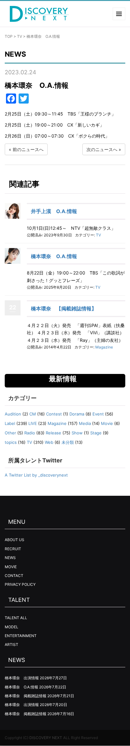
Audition (13, 413)
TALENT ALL (16, 617)
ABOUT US (14, 539)
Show (77, 432)
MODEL (11, 626)
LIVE (32, 423)
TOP (9, 36)
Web (49, 442)
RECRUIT (13, 548)
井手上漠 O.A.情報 (54, 211)
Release (53, 432)
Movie (107, 423)
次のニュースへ (101, 149)
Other (10, 432)
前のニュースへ (28, 149)
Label (10, 423)
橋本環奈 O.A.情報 (54, 256)
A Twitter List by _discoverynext (36, 475)
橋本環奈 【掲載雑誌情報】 (64, 308)
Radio (29, 432)
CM (32, 413)
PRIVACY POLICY (20, 584)
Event (98, 413)
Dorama (76, 413)
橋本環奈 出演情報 (22, 677)
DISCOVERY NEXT (45, 737)
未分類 (68, 442)
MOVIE (11, 566)
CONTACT (14, 575)
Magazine (104, 347)
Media (85, 423)
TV (19, 36)
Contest (54, 413)
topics (11, 442)
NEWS (10, 557)
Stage (96, 432)
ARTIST (11, 644)
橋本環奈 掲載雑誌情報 (25, 695)
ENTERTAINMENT (21, 635)
